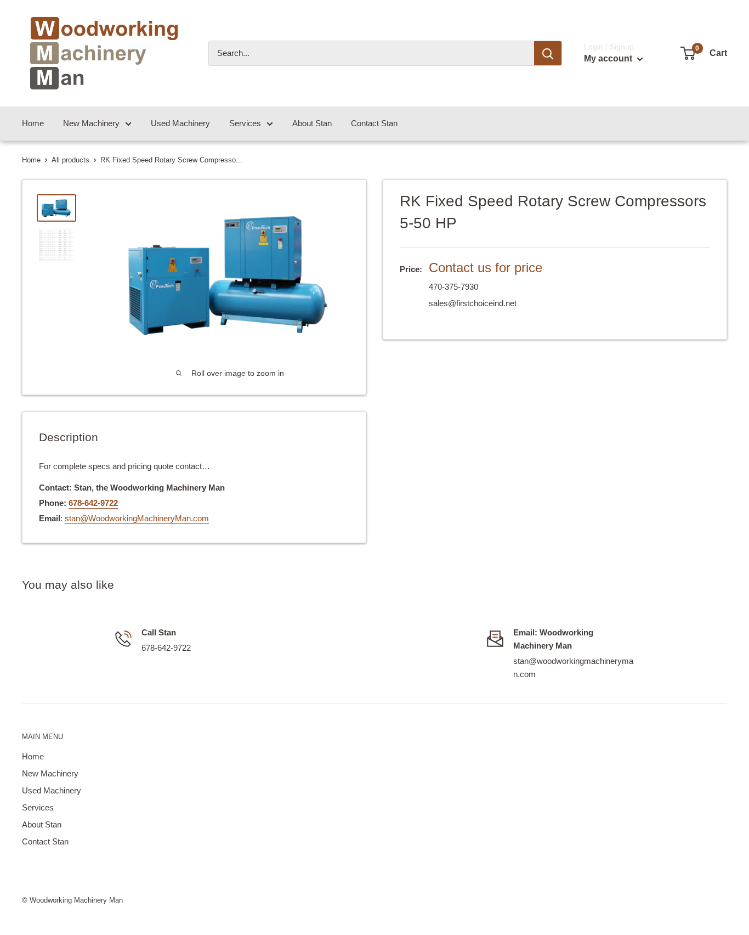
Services (245, 123)
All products (70, 160)
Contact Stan (374, 123)
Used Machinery (180, 123)
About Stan (312, 123)
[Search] (547, 53)
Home (33, 123)
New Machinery (91, 123)
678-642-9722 (93, 503)
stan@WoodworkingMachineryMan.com (137, 518)
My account (609, 58)
